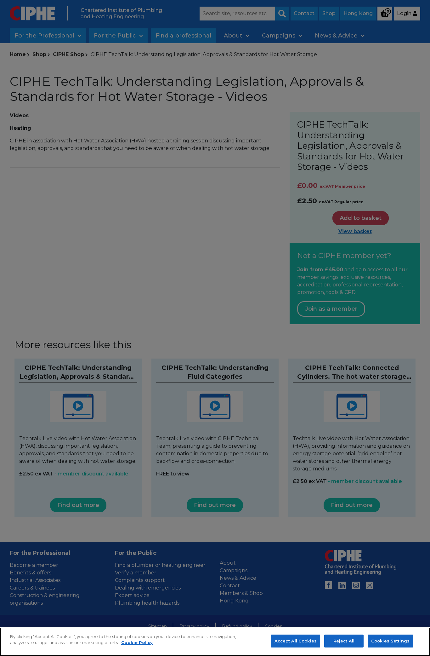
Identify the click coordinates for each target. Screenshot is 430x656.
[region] (215, 641)
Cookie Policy (137, 642)
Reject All (343, 640)
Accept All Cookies (295, 640)
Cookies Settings (390, 640)
